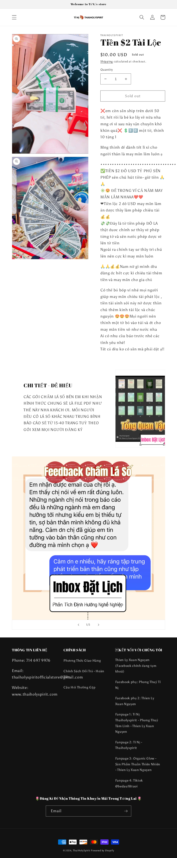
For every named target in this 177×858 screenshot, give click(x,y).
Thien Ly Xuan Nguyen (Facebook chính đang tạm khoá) (135, 665)
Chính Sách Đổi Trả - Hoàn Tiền (83, 674)
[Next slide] (98, 624)
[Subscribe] (126, 811)
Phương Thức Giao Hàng (82, 660)
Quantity (106, 70)
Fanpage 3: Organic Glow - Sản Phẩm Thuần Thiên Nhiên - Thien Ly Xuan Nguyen (137, 764)
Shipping (106, 61)
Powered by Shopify (102, 850)
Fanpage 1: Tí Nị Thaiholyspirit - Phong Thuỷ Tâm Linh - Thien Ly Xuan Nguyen (136, 723)
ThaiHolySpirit (81, 850)
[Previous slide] (78, 624)
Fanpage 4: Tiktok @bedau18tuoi (129, 783)
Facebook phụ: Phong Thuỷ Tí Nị (138, 685)
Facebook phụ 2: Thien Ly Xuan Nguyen (134, 701)
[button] (14, 17)
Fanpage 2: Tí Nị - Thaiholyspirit (128, 745)
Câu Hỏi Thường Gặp (79, 687)
